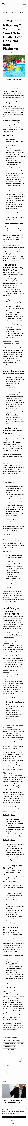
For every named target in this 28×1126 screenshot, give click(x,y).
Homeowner (7, 1040)
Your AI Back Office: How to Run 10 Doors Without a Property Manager (13, 1101)
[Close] (26, 1109)
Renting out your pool (9, 1046)
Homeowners (16, 1040)
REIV (22, 1037)
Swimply (6, 1055)
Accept (14, 1117)
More (21, 12)
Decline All (13, 1120)
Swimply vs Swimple (9, 1052)
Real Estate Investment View (11, 1037)
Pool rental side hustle (9, 1049)
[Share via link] (15, 1072)
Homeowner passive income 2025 (12, 1061)
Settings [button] (14, 1123)
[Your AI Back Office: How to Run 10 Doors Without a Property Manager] (14, 1091)
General (5, 1067)
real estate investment (9, 1043)
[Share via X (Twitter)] (7, 1072)
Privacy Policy (15, 1113)
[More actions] (24, 21)
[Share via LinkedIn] (11, 1072)
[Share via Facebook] (4, 1072)
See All (23, 1081)
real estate (20, 1043)
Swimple (19, 1052)
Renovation (13, 12)
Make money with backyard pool (12, 1058)
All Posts (4, 12)
